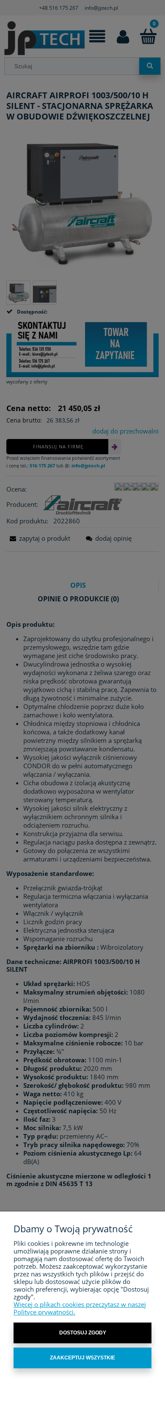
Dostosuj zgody (82, 1333)
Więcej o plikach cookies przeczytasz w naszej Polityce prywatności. (80, 1308)
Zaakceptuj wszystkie (82, 1358)
